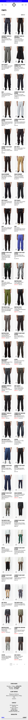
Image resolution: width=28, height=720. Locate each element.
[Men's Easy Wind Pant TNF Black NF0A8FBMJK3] (8, 429)
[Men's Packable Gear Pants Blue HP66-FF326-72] (20, 242)
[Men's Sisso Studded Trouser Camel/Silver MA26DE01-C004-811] (20, 164)
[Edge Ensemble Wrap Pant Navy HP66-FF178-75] (8, 455)
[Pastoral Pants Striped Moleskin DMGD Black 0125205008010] (8, 645)
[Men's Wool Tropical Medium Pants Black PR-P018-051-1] (20, 54)
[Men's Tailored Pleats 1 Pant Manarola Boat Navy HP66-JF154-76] (8, 483)
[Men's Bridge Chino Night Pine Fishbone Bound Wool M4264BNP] (8, 54)
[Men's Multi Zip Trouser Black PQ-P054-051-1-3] (20, 403)
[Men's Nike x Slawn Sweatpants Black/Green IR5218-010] (8, 271)
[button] (5, 5)
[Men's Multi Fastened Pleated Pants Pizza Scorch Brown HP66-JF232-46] (8, 242)
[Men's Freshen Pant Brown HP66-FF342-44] (20, 323)
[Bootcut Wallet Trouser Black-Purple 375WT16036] (8, 617)
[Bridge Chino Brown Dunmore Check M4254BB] (20, 645)
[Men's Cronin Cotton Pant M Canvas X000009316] (8, 592)
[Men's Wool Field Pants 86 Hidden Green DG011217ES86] (20, 349)
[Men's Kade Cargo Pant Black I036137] (8, 403)
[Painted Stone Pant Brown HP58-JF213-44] (20, 565)
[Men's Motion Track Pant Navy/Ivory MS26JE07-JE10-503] (20, 483)
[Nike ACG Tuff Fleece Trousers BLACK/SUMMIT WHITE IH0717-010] (8, 82)
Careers (14, 698)
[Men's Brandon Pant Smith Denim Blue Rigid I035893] (8, 26)
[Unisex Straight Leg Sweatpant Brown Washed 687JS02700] (8, 323)
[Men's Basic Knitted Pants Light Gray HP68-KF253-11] (20, 109)
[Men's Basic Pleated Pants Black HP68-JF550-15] (8, 137)
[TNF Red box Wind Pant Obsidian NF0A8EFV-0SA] (20, 592)
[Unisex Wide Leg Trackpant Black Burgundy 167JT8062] (20, 297)
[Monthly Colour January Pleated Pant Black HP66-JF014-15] (20, 510)
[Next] (22, 664)
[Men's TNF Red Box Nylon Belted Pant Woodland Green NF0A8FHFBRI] (8, 297)
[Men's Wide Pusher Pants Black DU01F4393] (8, 349)
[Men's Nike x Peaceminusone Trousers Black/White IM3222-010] (20, 216)
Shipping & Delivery (14, 694)
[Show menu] (2, 5)
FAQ (14, 697)
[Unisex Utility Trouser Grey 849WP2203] (20, 271)
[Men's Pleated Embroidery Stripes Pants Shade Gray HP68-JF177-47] (8, 109)
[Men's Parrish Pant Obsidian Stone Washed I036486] (8, 376)
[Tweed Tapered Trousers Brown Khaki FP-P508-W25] (20, 617)
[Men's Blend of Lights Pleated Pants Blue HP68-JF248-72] (20, 82)
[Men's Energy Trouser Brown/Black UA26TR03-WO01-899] (8, 164)
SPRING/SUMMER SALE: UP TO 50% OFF (14, 1)
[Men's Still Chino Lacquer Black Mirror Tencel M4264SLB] (20, 190)
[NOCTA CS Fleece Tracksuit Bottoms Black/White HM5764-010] (8, 538)
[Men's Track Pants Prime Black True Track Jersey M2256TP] (8, 190)
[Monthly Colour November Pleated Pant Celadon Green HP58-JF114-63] (20, 538)
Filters (3, 15)
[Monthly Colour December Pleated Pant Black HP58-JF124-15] (8, 565)
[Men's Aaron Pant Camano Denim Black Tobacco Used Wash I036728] (20, 26)
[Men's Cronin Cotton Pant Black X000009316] (20, 137)
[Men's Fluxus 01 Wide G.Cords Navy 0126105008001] (20, 429)
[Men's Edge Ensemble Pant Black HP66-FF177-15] (20, 455)
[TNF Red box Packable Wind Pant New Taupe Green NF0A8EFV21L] (8, 510)
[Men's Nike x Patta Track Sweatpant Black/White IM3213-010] (8, 216)
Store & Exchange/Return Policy (14, 695)
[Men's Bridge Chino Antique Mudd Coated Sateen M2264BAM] (20, 376)
